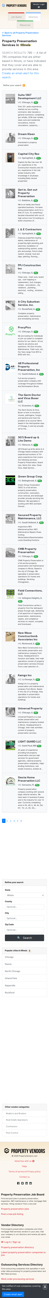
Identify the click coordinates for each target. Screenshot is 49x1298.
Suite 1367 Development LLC (29, 96)
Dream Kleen (26, 134)
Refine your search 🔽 (14, 85)
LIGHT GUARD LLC (29, 741)
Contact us (24, 1177)
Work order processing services (17, 1279)
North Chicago (12, 971)
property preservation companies (25, 1252)
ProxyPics (24, 327)
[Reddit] (30, 1183)
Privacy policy (34, 1171)
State (7, 890)
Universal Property (30, 708)
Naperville (10, 985)
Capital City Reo (28, 154)
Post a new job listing (12, 1214)
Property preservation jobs (15, 1208)
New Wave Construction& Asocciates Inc (28, 636)
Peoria (8, 964)
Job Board (16, 17)
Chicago (9, 957)
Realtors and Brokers (15, 1113)
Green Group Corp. (30, 476)
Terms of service (17, 1171)
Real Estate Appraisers (16, 1120)
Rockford (9, 992)
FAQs (24, 1166)
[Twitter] (22, 1183)
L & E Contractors (30, 229)
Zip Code (9, 924)
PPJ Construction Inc (29, 266)
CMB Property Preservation (27, 550)
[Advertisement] (24, 852)
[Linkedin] (26, 1183)
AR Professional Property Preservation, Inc (29, 366)
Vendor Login (39, 4)
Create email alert (13, 1294)
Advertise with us (23, 1161)
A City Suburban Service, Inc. (29, 303)
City (7, 913)
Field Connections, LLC (30, 592)
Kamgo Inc (25, 675)
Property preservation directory (17, 1247)
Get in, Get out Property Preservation (27, 193)
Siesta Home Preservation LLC (29, 779)
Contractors (11, 1126)
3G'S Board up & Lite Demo (28, 439)
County (8, 901)
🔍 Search (24, 938)
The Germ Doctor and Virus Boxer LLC (29, 398)
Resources (25, 25)
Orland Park (11, 978)
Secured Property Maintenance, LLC (30, 516)
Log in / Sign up (12, 1242)
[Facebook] (18, 1183)
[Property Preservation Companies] (14, 5)
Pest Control (11, 1133)
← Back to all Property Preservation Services (20, 34)
